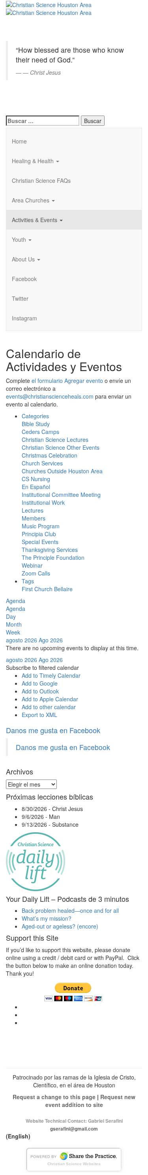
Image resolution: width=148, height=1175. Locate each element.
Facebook (24, 279)
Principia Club (39, 534)
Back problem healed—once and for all (70, 910)
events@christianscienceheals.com (50, 396)
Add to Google (40, 683)
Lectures (32, 510)
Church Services (42, 463)
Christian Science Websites (74, 1164)
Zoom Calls (36, 573)
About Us (24, 259)
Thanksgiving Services (50, 549)
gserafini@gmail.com (74, 1128)
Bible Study (36, 424)
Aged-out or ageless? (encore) (60, 926)
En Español (36, 487)
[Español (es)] (26, 98)
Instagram (24, 318)
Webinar (32, 565)
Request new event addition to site (90, 1101)
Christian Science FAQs (41, 180)
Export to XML (39, 715)
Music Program (41, 526)
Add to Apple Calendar (50, 699)
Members (33, 518)
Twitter (20, 298)
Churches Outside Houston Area (62, 471)
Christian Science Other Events (60, 447)
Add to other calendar (49, 707)
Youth (20, 239)
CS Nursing (36, 479)
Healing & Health (33, 161)
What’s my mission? (46, 918)
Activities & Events (35, 220)
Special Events (40, 542)
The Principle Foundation (53, 557)
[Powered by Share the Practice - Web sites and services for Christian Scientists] (74, 1158)
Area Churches (31, 200)
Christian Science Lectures (55, 439)
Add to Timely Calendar (51, 675)
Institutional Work (43, 502)
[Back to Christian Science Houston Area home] (49, 4)
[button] (42, 667)
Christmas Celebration (49, 455)
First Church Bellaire (47, 589)
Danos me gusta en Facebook (53, 730)
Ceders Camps (40, 432)
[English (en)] (26, 9)
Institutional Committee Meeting (61, 494)
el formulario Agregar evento (67, 380)
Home (19, 141)
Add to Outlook (40, 691)
